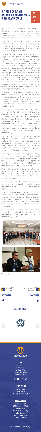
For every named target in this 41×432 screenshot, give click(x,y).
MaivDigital (29, 427)
